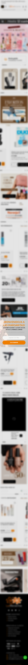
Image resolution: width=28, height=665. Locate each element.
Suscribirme (14, 342)
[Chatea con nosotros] (25, 657)
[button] (14, 332)
